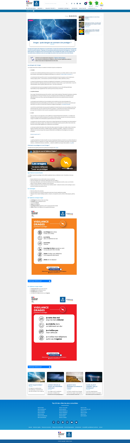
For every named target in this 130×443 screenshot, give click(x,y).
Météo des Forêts (32, 8)
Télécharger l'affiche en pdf (35, 281)
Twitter (74, 3)
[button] (101, 8)
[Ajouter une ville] (34, 11)
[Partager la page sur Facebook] (70, 16)
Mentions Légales (37, 427)
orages (56, 147)
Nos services (74, 8)
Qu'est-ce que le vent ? (35, 134)
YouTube (71, 422)
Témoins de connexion (46, 427)
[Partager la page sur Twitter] (72, 16)
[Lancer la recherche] (67, 3)
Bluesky (80, 3)
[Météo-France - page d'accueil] (69, 434)
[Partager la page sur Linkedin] (74, 16)
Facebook (71, 3)
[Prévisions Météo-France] (36, 3)
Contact (100, 427)
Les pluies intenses (66, 104)
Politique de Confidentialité (57, 427)
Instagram (67, 422)
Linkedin (77, 3)
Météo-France (69, 441)
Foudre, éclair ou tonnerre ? (66, 74)
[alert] (102, 4)
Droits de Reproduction (69, 427)
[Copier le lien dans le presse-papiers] (76, 16)
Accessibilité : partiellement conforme (90, 427)
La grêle (72, 142)
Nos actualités (82, 8)
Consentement (78, 427)
